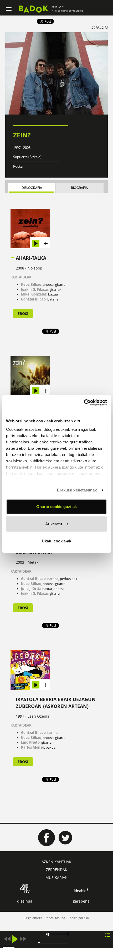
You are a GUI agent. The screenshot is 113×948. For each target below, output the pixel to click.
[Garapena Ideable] (81, 890)
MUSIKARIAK (56, 877)
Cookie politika (78, 918)
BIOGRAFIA (79, 188)
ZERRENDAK (56, 869)
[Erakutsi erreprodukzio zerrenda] (107, 934)
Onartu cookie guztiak (56, 506)
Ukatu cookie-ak (56, 541)
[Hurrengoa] (23, 939)
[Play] (15, 939)
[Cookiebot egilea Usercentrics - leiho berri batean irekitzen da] (84, 402)
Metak (33, 562)
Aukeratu (53, 523)
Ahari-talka (31, 258)
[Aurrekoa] (7, 939)
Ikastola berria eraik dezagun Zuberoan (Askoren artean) (56, 702)
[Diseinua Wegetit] (25, 888)
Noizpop (35, 268)
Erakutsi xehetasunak (77, 490)
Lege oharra (33, 918)
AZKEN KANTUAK (56, 861)
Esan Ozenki (38, 716)
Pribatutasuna (55, 918)
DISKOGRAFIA (32, 188)
